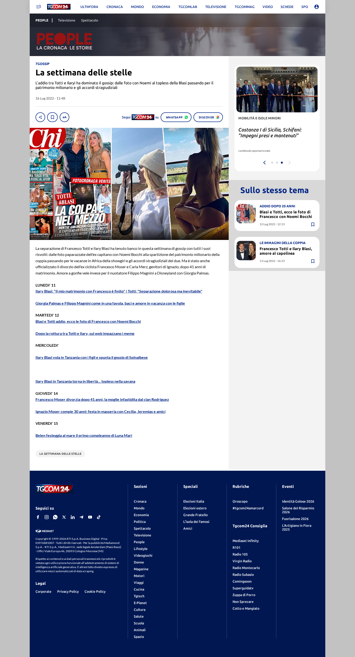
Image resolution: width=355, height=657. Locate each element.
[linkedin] (72, 517)
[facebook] (38, 517)
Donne (139, 562)
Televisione (142, 535)
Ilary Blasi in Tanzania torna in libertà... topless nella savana (85, 381)
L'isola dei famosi (196, 522)
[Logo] (59, 7)
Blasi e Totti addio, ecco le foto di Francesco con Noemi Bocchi (88, 321)
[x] (64, 517)
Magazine (141, 569)
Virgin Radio (242, 561)
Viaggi (139, 583)
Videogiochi (143, 555)
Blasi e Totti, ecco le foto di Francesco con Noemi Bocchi (286, 214)
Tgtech (139, 596)
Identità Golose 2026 (298, 501)
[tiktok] (98, 517)
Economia (141, 515)
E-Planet (140, 603)
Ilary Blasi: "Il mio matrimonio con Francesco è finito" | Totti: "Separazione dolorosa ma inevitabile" (119, 291)
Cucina (139, 589)
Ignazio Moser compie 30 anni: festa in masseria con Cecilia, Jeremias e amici (100, 411)
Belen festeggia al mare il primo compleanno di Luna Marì (84, 435)
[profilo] (316, 7)
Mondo (139, 508)
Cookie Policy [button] (95, 591)
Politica (140, 522)
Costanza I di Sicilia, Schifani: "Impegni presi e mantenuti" (270, 132)
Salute (139, 616)
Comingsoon (242, 581)
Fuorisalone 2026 (295, 519)
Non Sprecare (243, 602)
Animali (140, 630)
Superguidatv (243, 588)
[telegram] (81, 517)
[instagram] (46, 517)
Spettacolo (142, 528)
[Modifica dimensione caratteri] (64, 117)
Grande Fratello (195, 515)
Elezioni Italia (193, 501)
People (139, 542)
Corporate (43, 591)
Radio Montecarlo (246, 568)
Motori (139, 576)
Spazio (139, 637)
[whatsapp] (55, 517)
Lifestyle (141, 549)
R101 (237, 547)
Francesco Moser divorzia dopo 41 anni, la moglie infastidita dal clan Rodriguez (102, 399)
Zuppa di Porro (244, 595)
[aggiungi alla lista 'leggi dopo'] (52, 117)
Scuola (139, 623)
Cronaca (140, 501)
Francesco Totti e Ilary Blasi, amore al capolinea (286, 250)
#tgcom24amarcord (248, 508)
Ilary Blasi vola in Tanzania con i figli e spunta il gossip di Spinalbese (92, 357)
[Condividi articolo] (40, 117)
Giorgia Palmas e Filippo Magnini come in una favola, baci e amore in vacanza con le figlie (110, 303)
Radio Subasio (243, 575)
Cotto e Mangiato (246, 608)
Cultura (139, 610)
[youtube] (90, 517)
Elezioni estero (194, 508)
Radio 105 (240, 554)
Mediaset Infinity (246, 541)
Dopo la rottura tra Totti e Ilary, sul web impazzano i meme (85, 333)
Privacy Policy (68, 591)
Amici (187, 528)
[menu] (38, 7)
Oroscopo (240, 501)
